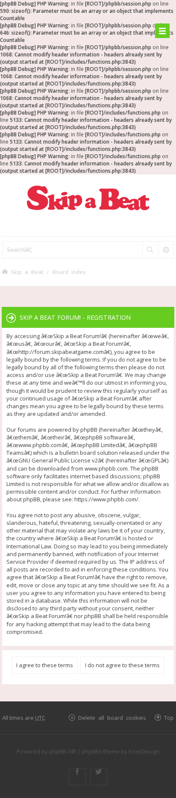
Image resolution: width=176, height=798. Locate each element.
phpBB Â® (62, 751)
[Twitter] (98, 776)
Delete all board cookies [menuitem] (112, 717)
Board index (69, 271)
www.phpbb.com (106, 468)
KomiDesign (144, 751)
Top (169, 717)
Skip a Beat (27, 271)
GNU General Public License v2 (58, 460)
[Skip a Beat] (88, 197)
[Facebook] (77, 776)
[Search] (150, 249)
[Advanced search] (165, 249)
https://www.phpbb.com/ (106, 499)
